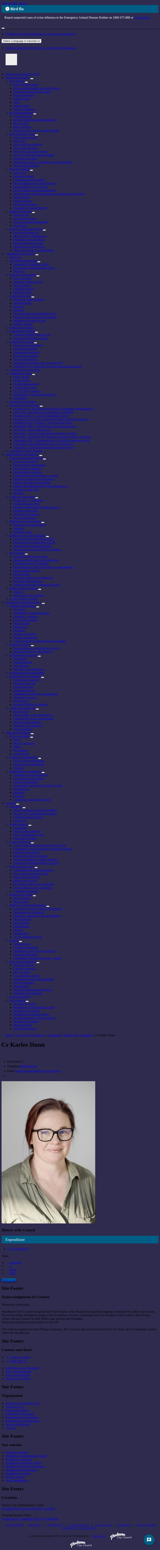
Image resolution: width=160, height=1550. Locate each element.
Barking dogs (21, 105)
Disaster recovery (20, 644)
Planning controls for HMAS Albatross (37, 549)
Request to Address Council (30, 856)
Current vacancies (24, 968)
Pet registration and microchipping (34, 183)
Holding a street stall (25, 489)
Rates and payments (25, 84)
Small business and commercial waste (36, 584)
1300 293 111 (18, 1361)
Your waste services (25, 148)
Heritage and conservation (29, 525)
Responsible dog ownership (30, 186)
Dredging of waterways (27, 725)
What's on (15, 257)
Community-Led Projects (24, 370)
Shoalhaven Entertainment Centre (34, 267)
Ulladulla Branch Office (28, 817)
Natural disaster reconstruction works (36, 648)
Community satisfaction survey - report (37, 958)
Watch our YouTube (17, 1378)
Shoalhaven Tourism (26, 1021)
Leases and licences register (30, 556)
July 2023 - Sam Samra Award (32, 429)
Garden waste (21, 98)
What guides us (18, 824)
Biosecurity (20, 658)
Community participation (28, 778)
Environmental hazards (23, 655)
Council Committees (25, 782)
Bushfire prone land (25, 510)
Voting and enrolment (26, 877)
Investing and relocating (28, 581)
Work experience (23, 982)
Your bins (19, 141)
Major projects (22, 127)
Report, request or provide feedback (35, 810)
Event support (21, 574)
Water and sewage (20, 211)
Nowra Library (22, 278)
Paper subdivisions (24, 517)
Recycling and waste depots (30, 151)
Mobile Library (22, 292)
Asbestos (18, 528)
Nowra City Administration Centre (34, 813)
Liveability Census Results (25, 451)
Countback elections (25, 891)
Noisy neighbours (24, 109)
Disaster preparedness (22, 606)
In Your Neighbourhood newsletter (34, 120)
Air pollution (21, 665)
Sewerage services (24, 218)
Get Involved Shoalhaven (29, 760)
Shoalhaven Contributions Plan (32, 546)
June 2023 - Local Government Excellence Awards (44, 433)
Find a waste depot (24, 137)
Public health (21, 377)
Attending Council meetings (30, 775)
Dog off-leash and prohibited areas (34, 190)
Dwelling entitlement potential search (36, 507)
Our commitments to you (28, 834)
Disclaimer (14, 1525)
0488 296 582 (28, 1066)
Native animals (22, 201)
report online (142, 17)
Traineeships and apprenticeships (33, 979)
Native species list (24, 683)
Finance (18, 930)
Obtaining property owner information (36, 915)
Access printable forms (27, 937)
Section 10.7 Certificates (28, 500)
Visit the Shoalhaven (26, 232)
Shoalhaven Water (24, 1003)
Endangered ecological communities (35, 694)
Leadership (20, 827)
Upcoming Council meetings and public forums (42, 849)
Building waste (22, 532)
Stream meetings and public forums (35, 859)
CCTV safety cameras (27, 391)
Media (17, 746)
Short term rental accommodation (33, 250)
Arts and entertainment (23, 260)
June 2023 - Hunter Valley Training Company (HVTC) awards (52, 436)
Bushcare (19, 792)
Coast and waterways (22, 708)
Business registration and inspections (35, 560)
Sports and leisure (20, 296)
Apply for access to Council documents (37, 908)
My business (17, 553)
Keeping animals (23, 95)
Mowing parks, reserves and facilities (36, 130)
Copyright (55, 1525)
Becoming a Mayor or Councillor (33, 884)
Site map (123, 1525)
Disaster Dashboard (25, 637)
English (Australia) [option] (40, 48)
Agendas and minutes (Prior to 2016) (36, 863)
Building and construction (25, 521)
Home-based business (26, 570)
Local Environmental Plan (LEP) (33, 539)
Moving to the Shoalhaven (29, 236)
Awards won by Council (24, 405)
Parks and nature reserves (28, 299)
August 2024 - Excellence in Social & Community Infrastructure (52, 408)
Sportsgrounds (22, 303)
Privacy (35, 1525)
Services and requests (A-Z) (22, 74)
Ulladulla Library (24, 289)
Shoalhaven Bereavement (21, 1470)
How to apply (21, 972)
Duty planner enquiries (27, 468)
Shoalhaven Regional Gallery (31, 264)
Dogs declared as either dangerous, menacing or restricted (48, 193)
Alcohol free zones (24, 387)
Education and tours (25, 158)
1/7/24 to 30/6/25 (17, 1248)
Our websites (17, 1000)
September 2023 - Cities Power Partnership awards (44, 426)
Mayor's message (23, 743)
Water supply (21, 215)
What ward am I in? (25, 880)
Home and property (17, 77)
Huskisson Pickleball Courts (30, 338)
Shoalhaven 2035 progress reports (34, 951)
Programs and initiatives (28, 345)
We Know (19, 609)
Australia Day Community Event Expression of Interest (47, 366)
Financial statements (25, 954)
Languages (103, 1525)
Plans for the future (25, 838)
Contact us (15, 806)
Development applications (29, 465)
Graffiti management (26, 384)
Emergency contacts (25, 616)
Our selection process (26, 975)
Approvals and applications (26, 458)
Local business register (23, 598)
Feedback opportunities (23, 757)
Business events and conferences (33, 577)
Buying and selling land (28, 243)
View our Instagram (17, 1375)
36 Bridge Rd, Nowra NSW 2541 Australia (28, 1508)
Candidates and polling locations (33, 870)
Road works (20, 123)
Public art (19, 271)
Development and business (21, 454)
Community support (21, 341)
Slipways (19, 310)
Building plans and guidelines (27, 535)
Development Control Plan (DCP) (34, 542)
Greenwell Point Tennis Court (31, 334)
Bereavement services (22, 401)
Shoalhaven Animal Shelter (30, 208)
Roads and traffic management (32, 482)
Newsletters (20, 750)
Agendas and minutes (26, 852)
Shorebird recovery (25, 697)
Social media (21, 753)
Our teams (19, 820)
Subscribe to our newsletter (22, 1368)
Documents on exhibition (28, 764)
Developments (22, 919)
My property (17, 81)
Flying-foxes (21, 701)
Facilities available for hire (29, 320)
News (16, 739)
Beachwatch (20, 711)
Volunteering (21, 789)
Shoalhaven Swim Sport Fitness (25, 1466)
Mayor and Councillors (78, 1035)
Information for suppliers (28, 595)
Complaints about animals (29, 179)
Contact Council (20, 1357)
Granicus (99, 1536)
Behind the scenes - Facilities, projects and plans (43, 162)
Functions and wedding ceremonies (35, 317)
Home (9, 1035)
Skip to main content (14, 3)
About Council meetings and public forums (39, 845)
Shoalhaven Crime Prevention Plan (34, 394)
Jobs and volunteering (22, 961)
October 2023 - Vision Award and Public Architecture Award (50, 419)
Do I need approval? (25, 461)
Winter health (21, 623)
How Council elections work (31, 873)
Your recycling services (27, 144)
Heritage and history (21, 327)
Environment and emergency (23, 602)
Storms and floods (24, 634)
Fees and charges (19, 996)
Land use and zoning (22, 496)
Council (10, 803)
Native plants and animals (25, 676)
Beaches (18, 306)
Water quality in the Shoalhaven (32, 715)
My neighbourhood (21, 112)
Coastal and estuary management (33, 718)
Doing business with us (23, 588)
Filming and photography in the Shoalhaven (40, 486)
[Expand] (31, 78)
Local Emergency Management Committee (39, 641)
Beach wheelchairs (24, 359)
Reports (14, 940)
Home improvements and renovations (36, 88)
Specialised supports (25, 355)
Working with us (23, 965)
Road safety (20, 398)
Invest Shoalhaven (24, 1028)
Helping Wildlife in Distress (30, 704)
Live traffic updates (25, 620)
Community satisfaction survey (32, 799)
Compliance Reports (25, 947)
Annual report (21, 944)
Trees (16, 102)
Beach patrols (21, 380)
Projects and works (21, 894)
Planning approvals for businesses (34, 479)
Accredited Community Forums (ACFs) (37, 785)
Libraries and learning (22, 274)
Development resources (27, 472)
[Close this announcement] (3, 28)
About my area (22, 116)
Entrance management (27, 722)
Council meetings (20, 841)
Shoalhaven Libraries (26, 1011)
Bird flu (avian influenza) (28, 669)
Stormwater (20, 225)
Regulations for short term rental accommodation (43, 567)
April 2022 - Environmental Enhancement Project (43, 447)
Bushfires (19, 630)
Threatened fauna (24, 690)
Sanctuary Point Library (28, 282)
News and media (19, 736)
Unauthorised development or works (35, 475)
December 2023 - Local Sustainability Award (41, 415)
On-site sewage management (31, 222)
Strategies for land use (26, 514)
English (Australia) (40, 34)
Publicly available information (27, 905)
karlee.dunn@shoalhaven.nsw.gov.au (38, 1071)
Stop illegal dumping (26, 165)
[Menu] (11, 59)
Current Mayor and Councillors (32, 887)
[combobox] (21, 41)
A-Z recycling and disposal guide (33, 155)
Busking (18, 493)
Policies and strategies (26, 831)
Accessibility (78, 1525)
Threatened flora (23, 687)
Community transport (26, 352)
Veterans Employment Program (32, 989)
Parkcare (18, 796)
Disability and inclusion (27, 993)
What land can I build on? (29, 246)
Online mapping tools (26, 503)
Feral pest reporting (25, 204)
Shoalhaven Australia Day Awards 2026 (38, 363)
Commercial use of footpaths (31, 563)
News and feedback (17, 732)
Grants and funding (25, 348)
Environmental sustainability (26, 672)
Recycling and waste (22, 134)
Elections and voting (22, 866)
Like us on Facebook (18, 1371)
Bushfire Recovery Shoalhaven (32, 651)
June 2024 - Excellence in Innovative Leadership (43, 412)
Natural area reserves (26, 679)
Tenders (18, 591)
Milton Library (22, 285)
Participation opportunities (25, 771)
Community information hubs (31, 613)
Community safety (20, 373)
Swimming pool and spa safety (32, 91)
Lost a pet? (20, 172)
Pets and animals (19, 169)
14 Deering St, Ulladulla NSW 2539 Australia (30, 1518)
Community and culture (20, 253)
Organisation (21, 933)
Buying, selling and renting (26, 229)
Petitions (18, 768)
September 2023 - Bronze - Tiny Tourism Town (42, 422)
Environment (21, 922)
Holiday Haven (22, 324)
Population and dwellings (28, 239)
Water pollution (22, 662)
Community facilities (22, 331)
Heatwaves (20, 627)
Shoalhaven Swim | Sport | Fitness (34, 1018)
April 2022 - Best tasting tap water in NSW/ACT (43, 444)
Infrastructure (21, 926)
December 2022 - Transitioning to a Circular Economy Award (51, 440)
